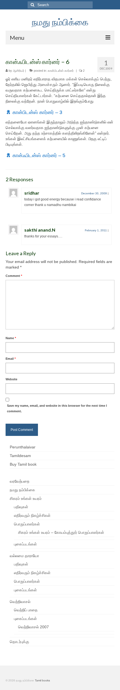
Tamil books (42, 680)
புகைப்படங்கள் (25, 544)
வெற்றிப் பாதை (26, 610)
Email (11, 358)
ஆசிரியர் (18, 70)
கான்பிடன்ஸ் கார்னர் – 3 (37, 112)
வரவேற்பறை (19, 481)
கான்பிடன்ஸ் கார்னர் (61, 70)
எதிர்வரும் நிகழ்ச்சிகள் (32, 515)
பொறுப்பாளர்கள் (27, 524)
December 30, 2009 (94, 193)
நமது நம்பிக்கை (60, 21)
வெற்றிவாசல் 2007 (33, 627)
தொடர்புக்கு (19, 641)
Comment (14, 275)
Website (11, 379)
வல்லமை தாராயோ (24, 556)
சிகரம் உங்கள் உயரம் (26, 498)
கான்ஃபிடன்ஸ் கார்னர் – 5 (39, 155)
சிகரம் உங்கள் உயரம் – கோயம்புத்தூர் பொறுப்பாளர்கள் (61, 532)
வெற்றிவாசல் (20, 601)
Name (11, 338)
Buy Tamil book (23, 464)
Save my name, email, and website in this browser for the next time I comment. (57, 408)
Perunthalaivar (22, 447)
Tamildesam (20, 455)
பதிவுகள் (21, 507)
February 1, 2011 (96, 230)
